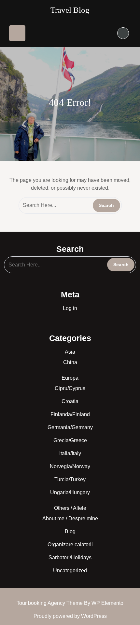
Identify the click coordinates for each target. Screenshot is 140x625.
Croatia (70, 401)
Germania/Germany (70, 427)
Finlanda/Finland (70, 414)
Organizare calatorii (70, 544)
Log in (70, 308)
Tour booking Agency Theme (50, 603)
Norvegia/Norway (70, 466)
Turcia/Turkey (70, 479)
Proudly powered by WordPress (70, 616)
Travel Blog (70, 10)
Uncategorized (70, 570)
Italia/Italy (70, 453)
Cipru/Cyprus (70, 388)
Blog (70, 531)
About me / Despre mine (70, 518)
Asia (70, 352)
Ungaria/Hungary (70, 492)
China (70, 362)
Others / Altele (70, 508)
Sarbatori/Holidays (70, 557)
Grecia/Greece (70, 440)
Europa (70, 378)
